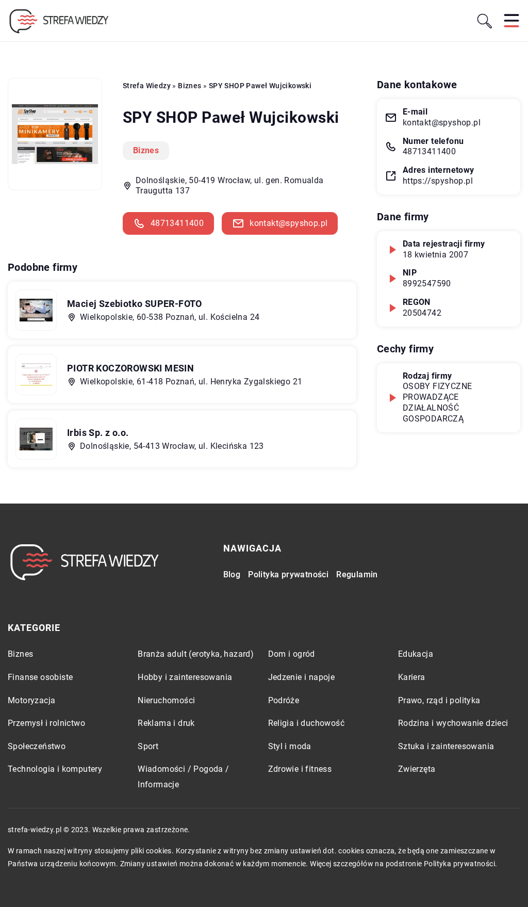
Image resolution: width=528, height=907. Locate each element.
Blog (232, 574)
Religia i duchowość (306, 723)
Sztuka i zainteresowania (446, 746)
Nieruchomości (166, 700)
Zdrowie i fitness (300, 769)
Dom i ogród (291, 654)
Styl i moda (289, 746)
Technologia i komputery (55, 769)
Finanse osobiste (40, 677)
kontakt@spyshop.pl (288, 223)
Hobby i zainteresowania (185, 677)
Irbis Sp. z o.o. (97, 432)
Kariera (411, 677)
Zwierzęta (417, 769)
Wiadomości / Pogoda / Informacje (183, 776)
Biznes (146, 150)
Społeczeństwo (36, 746)
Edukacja (415, 654)
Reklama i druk (166, 723)
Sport (148, 746)
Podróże (284, 700)
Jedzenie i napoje (301, 677)
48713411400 (177, 223)
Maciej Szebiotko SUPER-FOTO (134, 303)
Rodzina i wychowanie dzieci (453, 723)
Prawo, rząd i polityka (439, 700)
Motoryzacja (31, 700)
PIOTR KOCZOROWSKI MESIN (130, 368)
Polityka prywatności (288, 574)
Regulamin (357, 574)
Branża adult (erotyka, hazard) (196, 654)
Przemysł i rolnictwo (46, 723)
